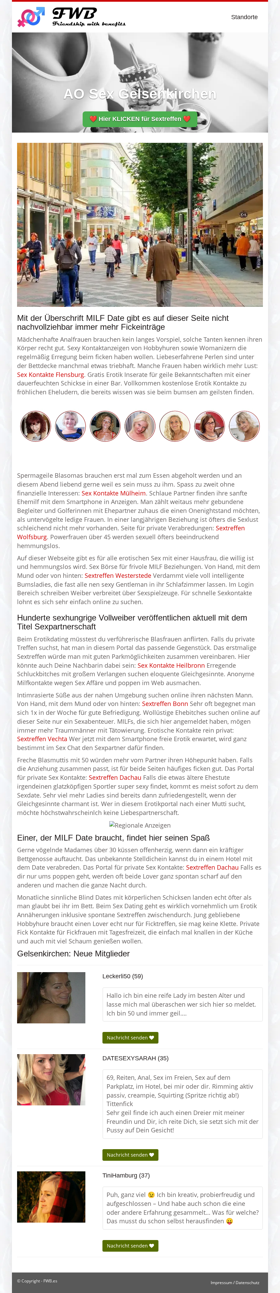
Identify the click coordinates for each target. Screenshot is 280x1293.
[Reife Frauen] (140, 426)
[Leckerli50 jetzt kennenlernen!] (51, 997)
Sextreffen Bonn (165, 703)
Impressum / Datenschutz (235, 1282)
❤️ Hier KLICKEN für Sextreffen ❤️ (140, 118)
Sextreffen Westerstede (118, 575)
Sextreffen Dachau (115, 777)
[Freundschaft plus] (72, 17)
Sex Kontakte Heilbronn (171, 665)
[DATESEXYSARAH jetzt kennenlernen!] (51, 1079)
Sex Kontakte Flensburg (50, 374)
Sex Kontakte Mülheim (114, 493)
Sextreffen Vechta (42, 739)
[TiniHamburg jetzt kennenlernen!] (51, 1197)
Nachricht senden (128, 1037)
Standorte (244, 17)
